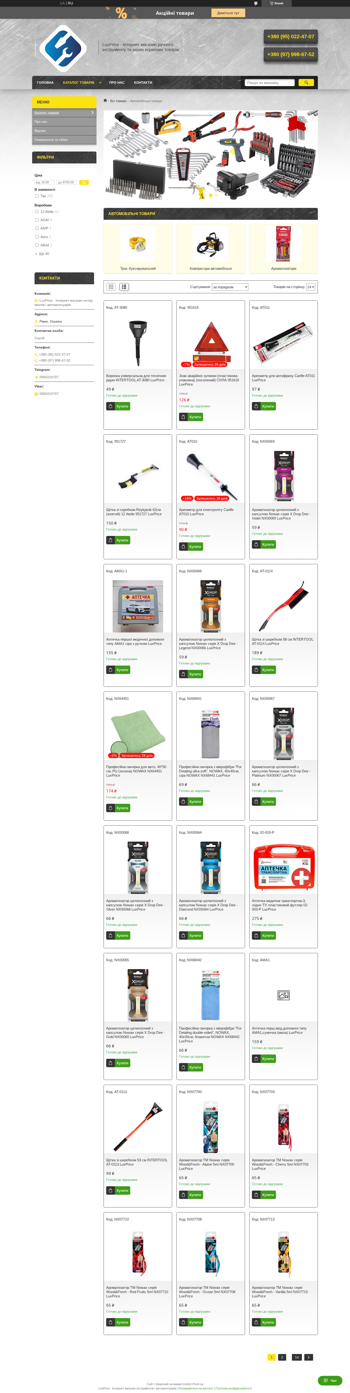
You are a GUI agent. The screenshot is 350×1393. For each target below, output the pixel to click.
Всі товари (118, 101)
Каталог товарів (78, 82)
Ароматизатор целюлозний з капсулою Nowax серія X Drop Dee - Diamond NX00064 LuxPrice (208, 905)
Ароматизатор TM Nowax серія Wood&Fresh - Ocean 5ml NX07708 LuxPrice (207, 1291)
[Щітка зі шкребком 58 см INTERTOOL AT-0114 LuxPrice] (283, 606)
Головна (45, 82)
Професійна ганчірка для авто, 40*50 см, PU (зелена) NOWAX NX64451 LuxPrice (136, 771)
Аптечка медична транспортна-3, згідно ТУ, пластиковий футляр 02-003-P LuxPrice (280, 905)
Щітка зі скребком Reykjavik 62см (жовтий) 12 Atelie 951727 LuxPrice (134, 512)
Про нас (117, 82)
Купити (122, 406)
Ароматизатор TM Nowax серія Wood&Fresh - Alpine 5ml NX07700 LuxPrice (206, 1164)
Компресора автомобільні (211, 268)
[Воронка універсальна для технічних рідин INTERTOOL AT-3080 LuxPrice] (138, 343)
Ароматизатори (283, 268)
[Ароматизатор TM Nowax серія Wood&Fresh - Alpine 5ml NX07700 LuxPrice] (210, 1127)
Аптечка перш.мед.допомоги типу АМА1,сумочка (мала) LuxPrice (279, 1030)
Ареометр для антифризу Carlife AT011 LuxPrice (283, 378)
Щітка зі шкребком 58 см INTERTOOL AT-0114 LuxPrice (282, 641)
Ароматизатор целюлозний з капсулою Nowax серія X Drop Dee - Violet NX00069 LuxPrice (281, 514)
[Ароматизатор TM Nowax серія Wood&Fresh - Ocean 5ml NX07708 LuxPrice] (210, 1254)
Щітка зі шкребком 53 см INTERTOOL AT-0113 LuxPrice (136, 1162)
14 (297, 1357)
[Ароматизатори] (283, 243)
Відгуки (40, 130)
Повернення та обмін (51, 140)
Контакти (143, 82)
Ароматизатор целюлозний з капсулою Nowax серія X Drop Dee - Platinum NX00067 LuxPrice (281, 771)
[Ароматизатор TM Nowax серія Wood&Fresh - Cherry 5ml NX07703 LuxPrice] (283, 1127)
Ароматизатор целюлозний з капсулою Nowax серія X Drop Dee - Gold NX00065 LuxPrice (135, 1032)
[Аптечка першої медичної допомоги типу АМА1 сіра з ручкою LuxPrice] (138, 606)
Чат (334, 1381)
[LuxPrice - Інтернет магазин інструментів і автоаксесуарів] (63, 47)
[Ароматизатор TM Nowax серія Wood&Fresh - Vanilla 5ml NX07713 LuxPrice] (283, 1254)
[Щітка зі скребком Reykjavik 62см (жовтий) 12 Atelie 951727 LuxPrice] (138, 477)
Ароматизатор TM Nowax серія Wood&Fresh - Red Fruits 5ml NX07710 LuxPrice (137, 1291)
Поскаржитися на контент (195, 1388)
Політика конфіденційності (233, 1388)
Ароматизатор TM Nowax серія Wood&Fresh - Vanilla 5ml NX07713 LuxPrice (280, 1291)
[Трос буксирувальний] (138, 243)
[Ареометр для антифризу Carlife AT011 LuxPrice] (283, 343)
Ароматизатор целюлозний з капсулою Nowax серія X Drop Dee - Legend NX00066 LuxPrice (208, 643)
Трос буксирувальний (138, 268)
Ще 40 (44, 254)
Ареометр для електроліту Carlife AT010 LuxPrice (206, 512)
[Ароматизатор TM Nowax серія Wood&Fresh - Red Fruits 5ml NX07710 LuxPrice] (138, 1254)
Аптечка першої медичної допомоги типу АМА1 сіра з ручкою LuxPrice (135, 641)
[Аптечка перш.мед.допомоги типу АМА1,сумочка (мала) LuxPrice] (283, 995)
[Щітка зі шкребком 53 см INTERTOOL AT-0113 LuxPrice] (138, 1127)
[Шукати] (306, 82)
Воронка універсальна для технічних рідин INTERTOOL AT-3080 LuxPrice (136, 378)
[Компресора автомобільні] (210, 243)
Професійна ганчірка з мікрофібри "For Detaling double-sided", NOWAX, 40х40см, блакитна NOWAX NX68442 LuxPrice (210, 1034)
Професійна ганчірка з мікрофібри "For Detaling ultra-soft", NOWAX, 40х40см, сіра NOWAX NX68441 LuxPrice (210, 771)
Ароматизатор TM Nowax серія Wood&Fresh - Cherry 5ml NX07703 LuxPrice (280, 1164)
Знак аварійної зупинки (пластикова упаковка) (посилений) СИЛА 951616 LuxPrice (209, 380)
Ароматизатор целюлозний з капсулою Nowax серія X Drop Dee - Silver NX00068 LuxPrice (135, 905)
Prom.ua (197, 1384)
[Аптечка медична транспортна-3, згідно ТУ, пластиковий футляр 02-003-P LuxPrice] (283, 868)
